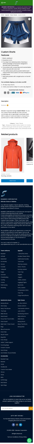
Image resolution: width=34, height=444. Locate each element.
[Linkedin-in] (20, 424)
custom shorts (6, 127)
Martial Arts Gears (6, 300)
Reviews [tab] (4, 105)
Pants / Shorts (13, 15)
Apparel (7, 15)
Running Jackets (5, 174)
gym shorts (13, 127)
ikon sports (19, 127)
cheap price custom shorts (13, 125)
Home (2, 15)
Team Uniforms (5, 250)
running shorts (26, 127)
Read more (13, 181)
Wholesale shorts (26, 128)
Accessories (4, 356)
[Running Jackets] (12, 155)
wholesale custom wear (15, 128)
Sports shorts (5, 128)
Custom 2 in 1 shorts (25, 125)
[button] (29, 19)
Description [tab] (4, 101)
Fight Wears (21, 300)
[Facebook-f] (13, 424)
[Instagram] (17, 424)
